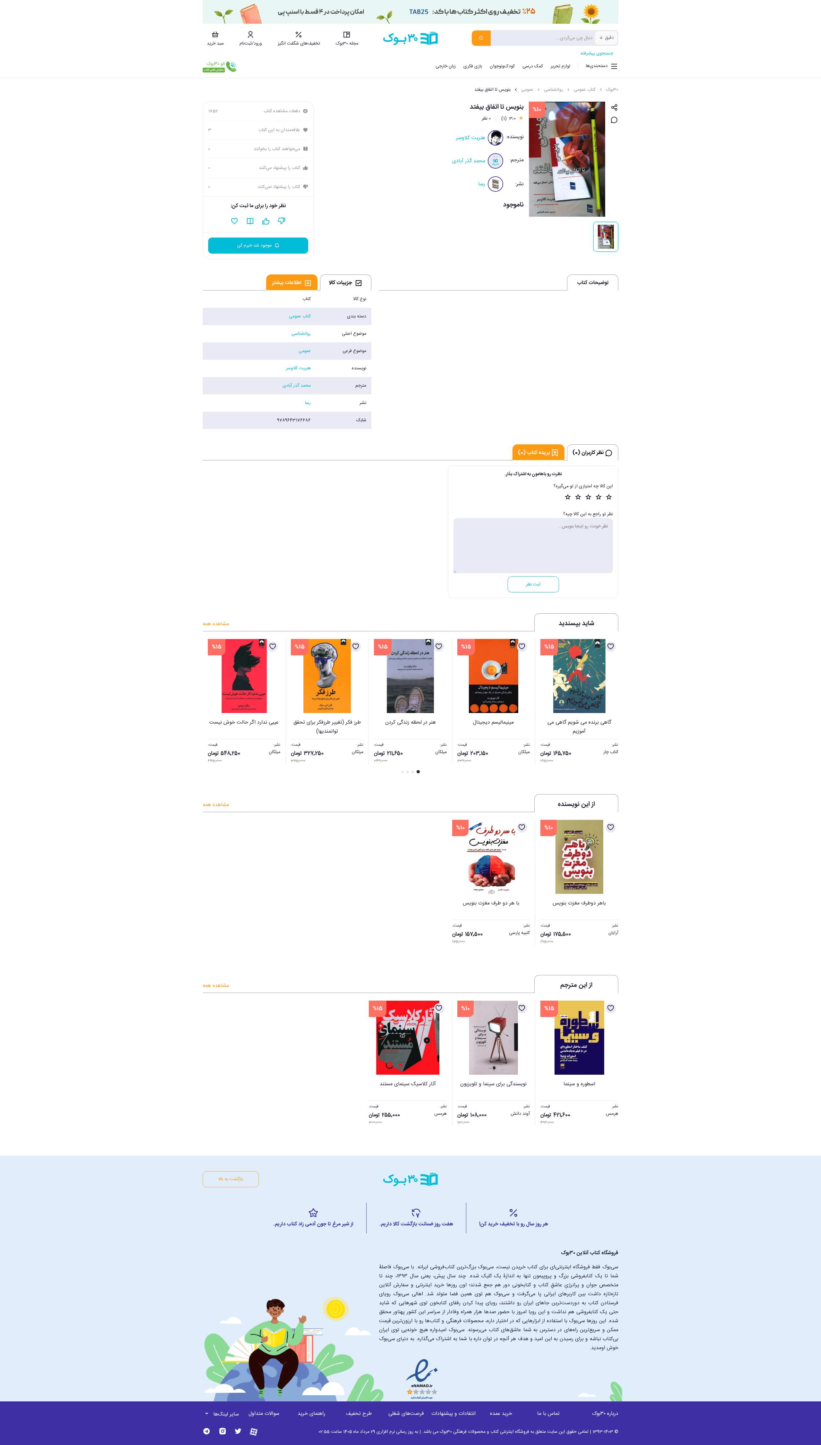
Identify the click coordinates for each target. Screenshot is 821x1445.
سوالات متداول (264, 1413)
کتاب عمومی (585, 90)
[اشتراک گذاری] (614, 108)
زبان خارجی (446, 66)
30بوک (612, 90)
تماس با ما (548, 1413)
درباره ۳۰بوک (605, 1413)
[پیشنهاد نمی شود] (282, 221)
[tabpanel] (287, 359)
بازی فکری (472, 66)
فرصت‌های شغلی (406, 1413)
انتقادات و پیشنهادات (453, 1413)
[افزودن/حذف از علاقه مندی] (610, 647)
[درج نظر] (614, 120)
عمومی (527, 90)
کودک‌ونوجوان (502, 66)
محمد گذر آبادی (468, 161)
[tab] (345, 282)
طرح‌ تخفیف (359, 1413)
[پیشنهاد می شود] (266, 221)
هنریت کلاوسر (470, 138)
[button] (211, 707)
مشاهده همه (216, 624)
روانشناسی (553, 90)
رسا (481, 184)
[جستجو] (481, 38)
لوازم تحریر (560, 66)
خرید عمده (501, 1413)
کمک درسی (532, 66)
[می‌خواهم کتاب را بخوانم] (250, 221)
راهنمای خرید (311, 1413)
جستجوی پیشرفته (596, 53)
